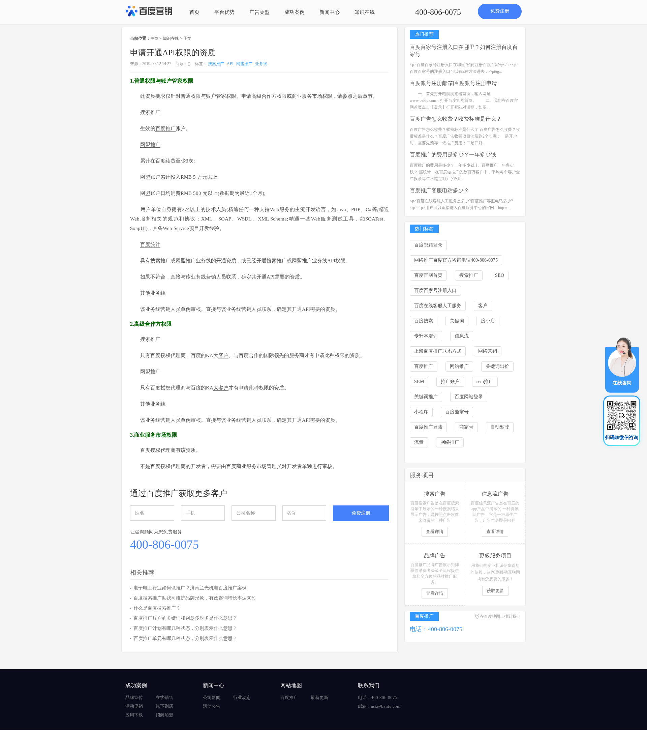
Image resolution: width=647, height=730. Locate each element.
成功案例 (294, 12)
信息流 (462, 336)
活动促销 (134, 706)
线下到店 (164, 706)
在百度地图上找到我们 (500, 616)
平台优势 (224, 12)
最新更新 (319, 697)
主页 (154, 38)
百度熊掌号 (457, 411)
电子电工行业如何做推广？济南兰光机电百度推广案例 (190, 587)
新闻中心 (329, 12)
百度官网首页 (428, 275)
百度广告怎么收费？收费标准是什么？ (455, 119)
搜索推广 (216, 63)
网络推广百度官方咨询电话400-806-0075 (456, 260)
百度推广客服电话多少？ (439, 190)
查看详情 (434, 531)
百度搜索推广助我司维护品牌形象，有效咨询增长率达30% (194, 598)
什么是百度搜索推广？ (157, 608)
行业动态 (242, 697)
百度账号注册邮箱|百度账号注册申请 (453, 83)
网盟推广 (244, 63)
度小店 (488, 320)
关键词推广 (426, 396)
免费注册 (499, 10)
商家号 (466, 427)
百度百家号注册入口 (435, 290)
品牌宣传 (134, 697)
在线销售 (164, 697)
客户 (483, 305)
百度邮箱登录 (428, 244)
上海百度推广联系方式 (437, 351)
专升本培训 (426, 336)
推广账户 (450, 381)
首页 (194, 12)
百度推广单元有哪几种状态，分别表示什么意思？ (185, 638)
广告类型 (259, 12)
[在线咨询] (622, 364)
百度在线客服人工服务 (437, 305)
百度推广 (423, 366)
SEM (419, 381)
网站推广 (459, 366)
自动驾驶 (499, 427)
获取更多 (495, 590)
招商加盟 (164, 715)
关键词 (457, 320)
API (230, 63)
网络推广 (449, 442)
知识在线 (365, 12)
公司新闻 (211, 697)
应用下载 (134, 715)
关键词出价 (497, 366)
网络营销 (487, 351)
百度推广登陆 (428, 427)
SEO (499, 275)
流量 (419, 442)
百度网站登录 (469, 396)
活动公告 (211, 706)
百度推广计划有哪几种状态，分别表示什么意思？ (185, 628)
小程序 (421, 411)
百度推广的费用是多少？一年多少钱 (453, 154)
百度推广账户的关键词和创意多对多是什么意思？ (185, 618)
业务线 (261, 63)
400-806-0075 (438, 12)
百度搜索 (423, 320)
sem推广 (484, 381)
